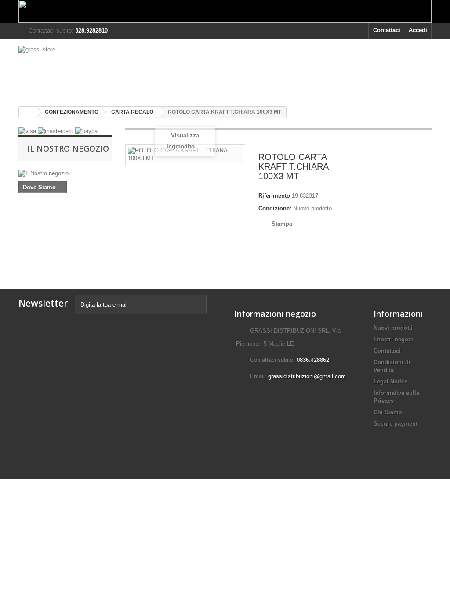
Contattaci (386, 30)
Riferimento (274, 195)
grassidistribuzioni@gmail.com (307, 376)
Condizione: (274, 208)
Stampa (282, 223)
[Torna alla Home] (27, 112)
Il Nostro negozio (68, 148)
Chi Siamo (388, 412)
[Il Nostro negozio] (65, 173)
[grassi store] (82, 69)
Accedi (418, 30)
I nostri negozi (393, 339)
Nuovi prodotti (393, 328)
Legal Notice (390, 381)
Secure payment (395, 423)
